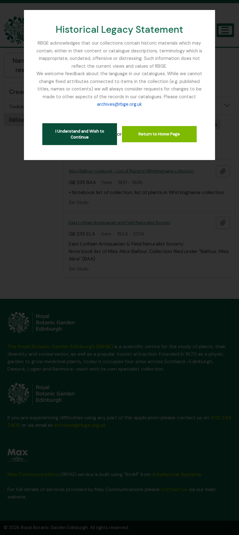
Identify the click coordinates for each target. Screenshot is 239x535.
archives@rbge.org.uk (119, 104)
